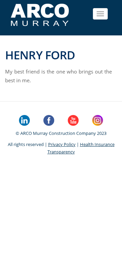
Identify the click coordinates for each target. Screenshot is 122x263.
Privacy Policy (62, 144)
